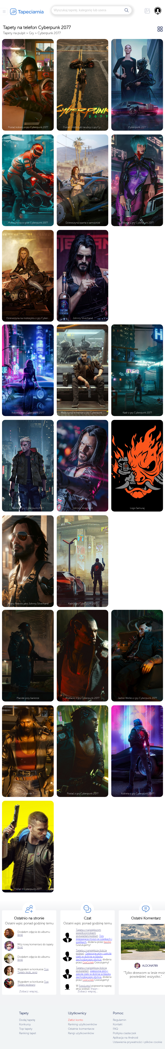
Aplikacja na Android (125, 1037)
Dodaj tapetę (27, 1020)
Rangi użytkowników (81, 1033)
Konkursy (25, 1024)
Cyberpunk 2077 (49, 33)
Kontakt (117, 1024)
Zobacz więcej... (29, 991)
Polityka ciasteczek (124, 1033)
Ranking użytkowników (82, 1024)
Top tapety (25, 1029)
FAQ (115, 1029)
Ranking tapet (27, 1033)
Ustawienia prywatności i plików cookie (137, 1042)
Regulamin (119, 1020)
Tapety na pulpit (14, 33)
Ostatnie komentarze (81, 1029)
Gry (31, 33)
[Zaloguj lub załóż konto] (158, 11)
